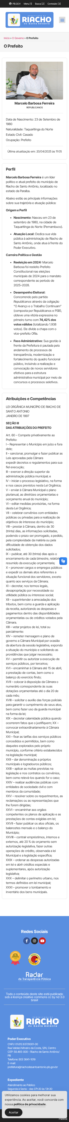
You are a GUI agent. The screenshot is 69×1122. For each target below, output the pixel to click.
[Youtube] (42, 940)
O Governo (18, 38)
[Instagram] (34, 940)
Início (7, 38)
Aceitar (13, 1112)
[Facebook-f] (26, 940)
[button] (62, 20)
